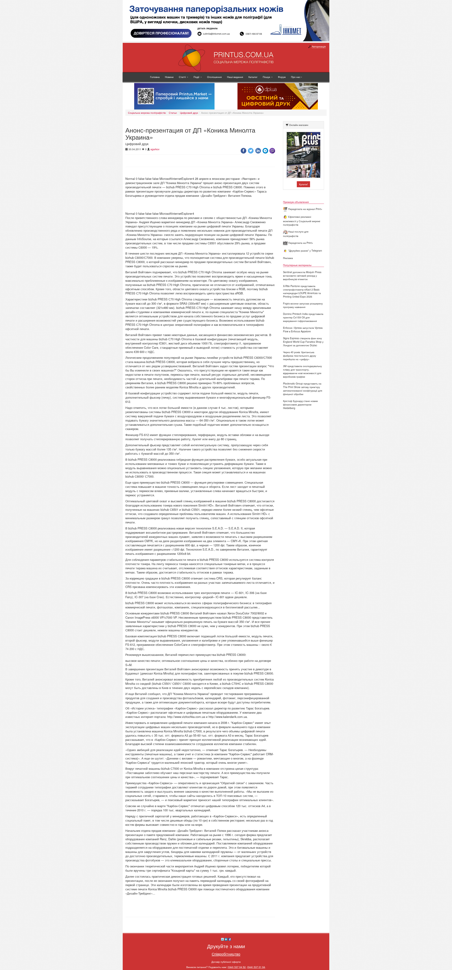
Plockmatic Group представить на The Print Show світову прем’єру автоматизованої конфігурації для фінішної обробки (302, 389)
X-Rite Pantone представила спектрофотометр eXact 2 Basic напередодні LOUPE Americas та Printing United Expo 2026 (302, 291)
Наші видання (235, 77)
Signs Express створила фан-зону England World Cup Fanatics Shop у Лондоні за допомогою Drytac (303, 341)
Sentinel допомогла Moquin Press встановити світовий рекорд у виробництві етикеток (302, 275)
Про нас (295, 77)
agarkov (154, 149)
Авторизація (319, 46)
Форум (282, 77)
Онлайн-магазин (298, 125)
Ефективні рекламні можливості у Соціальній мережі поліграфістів (301, 220)
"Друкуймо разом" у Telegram (304, 250)
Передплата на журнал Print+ (304, 209)
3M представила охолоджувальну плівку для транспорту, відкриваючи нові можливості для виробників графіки (302, 371)
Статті (182, 77)
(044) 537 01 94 (256, 967)
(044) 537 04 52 (237, 967)
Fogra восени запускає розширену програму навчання (303, 305)
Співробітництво (226, 953)
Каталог (252, 77)
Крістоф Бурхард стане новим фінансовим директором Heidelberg (300, 404)
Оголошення (214, 77)
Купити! (303, 184)
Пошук (267, 77)
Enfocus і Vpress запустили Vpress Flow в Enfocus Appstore (303, 329)
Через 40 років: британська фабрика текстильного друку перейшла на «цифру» (299, 355)
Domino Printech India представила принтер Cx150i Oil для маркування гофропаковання (303, 317)
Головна (155, 77)
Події (197, 77)
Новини (169, 77)
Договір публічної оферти (226, 961)
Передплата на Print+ (300, 243)
